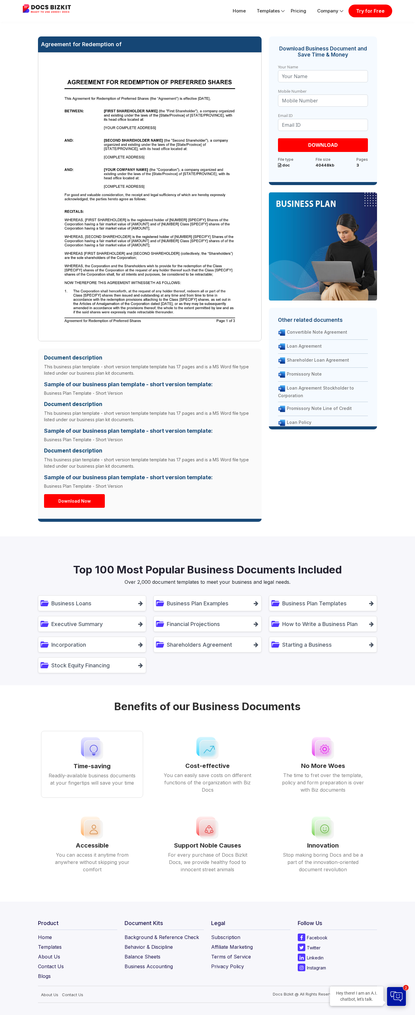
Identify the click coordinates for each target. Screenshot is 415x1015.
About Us (49, 957)
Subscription (225, 937)
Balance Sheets (142, 957)
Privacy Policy (227, 966)
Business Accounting (149, 966)
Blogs (44, 976)
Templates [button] (268, 11)
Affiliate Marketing (232, 947)
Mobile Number (292, 91)
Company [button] (327, 11)
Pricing (298, 11)
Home (239, 11)
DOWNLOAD (323, 145)
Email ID (285, 115)
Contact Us (51, 966)
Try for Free (370, 11)
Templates (50, 947)
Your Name (288, 67)
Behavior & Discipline (149, 947)
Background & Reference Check (162, 937)
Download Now (74, 501)
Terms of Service (231, 957)
